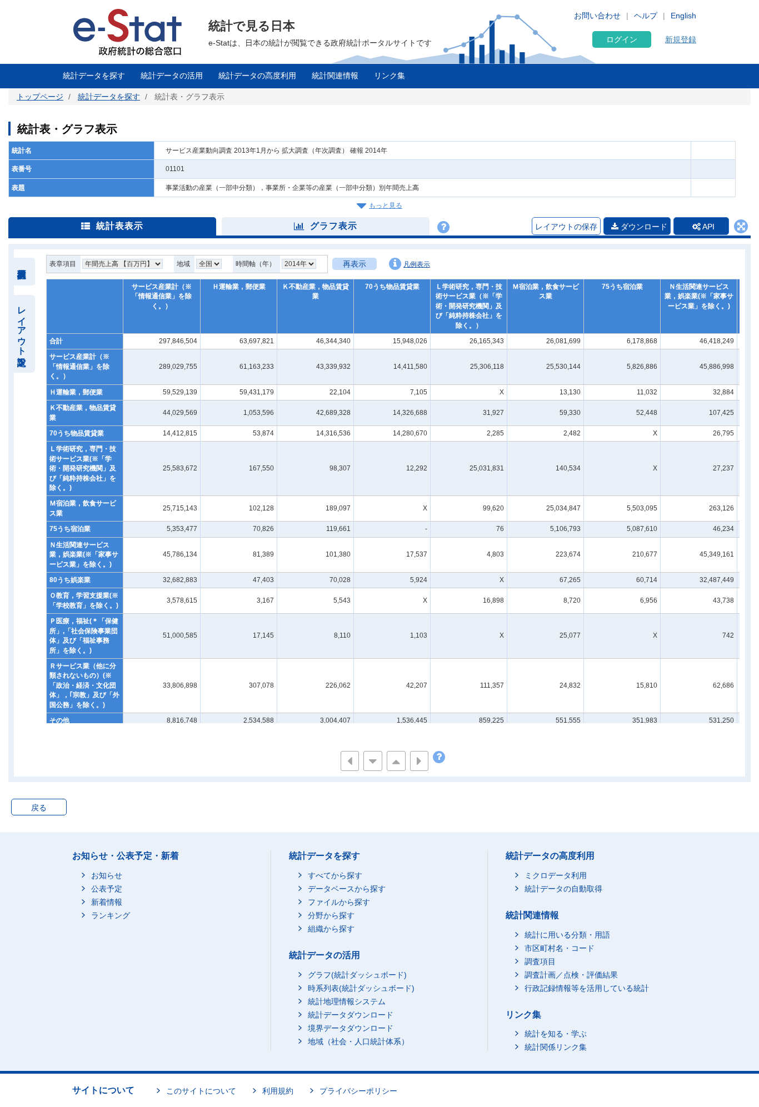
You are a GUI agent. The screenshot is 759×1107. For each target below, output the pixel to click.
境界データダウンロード (350, 1028)
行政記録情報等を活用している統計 (587, 988)
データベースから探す (347, 889)
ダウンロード (642, 226)
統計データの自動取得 (563, 889)
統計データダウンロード (350, 1015)
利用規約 (277, 1091)
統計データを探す (94, 75)
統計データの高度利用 (257, 75)
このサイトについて (201, 1091)
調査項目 (540, 961)
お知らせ (106, 875)
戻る (39, 807)
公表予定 (106, 889)
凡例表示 (416, 264)
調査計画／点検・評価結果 (571, 975)
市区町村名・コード (560, 948)
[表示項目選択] (22, 271)
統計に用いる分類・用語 (567, 935)
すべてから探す (335, 875)
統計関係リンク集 (556, 1047)
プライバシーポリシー (358, 1091)
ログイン (621, 39)
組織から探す (331, 929)
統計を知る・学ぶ (556, 1034)
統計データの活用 (172, 75)
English (683, 15)
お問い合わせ (597, 15)
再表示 (354, 263)
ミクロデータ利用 (556, 875)
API (708, 226)
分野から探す (331, 915)
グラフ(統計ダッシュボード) (357, 975)
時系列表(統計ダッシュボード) (361, 988)
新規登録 (680, 39)
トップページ (40, 96)
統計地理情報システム (347, 1001)
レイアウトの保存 (566, 226)
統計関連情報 (335, 75)
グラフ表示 (333, 226)
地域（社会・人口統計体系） (358, 1041)
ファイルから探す (339, 902)
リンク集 (389, 75)
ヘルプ (645, 15)
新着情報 (106, 902)
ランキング (110, 915)
